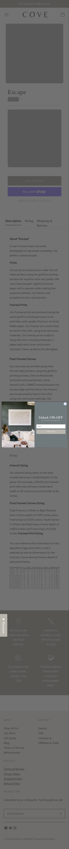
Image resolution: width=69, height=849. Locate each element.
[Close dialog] (65, 403)
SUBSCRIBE (50, 431)
